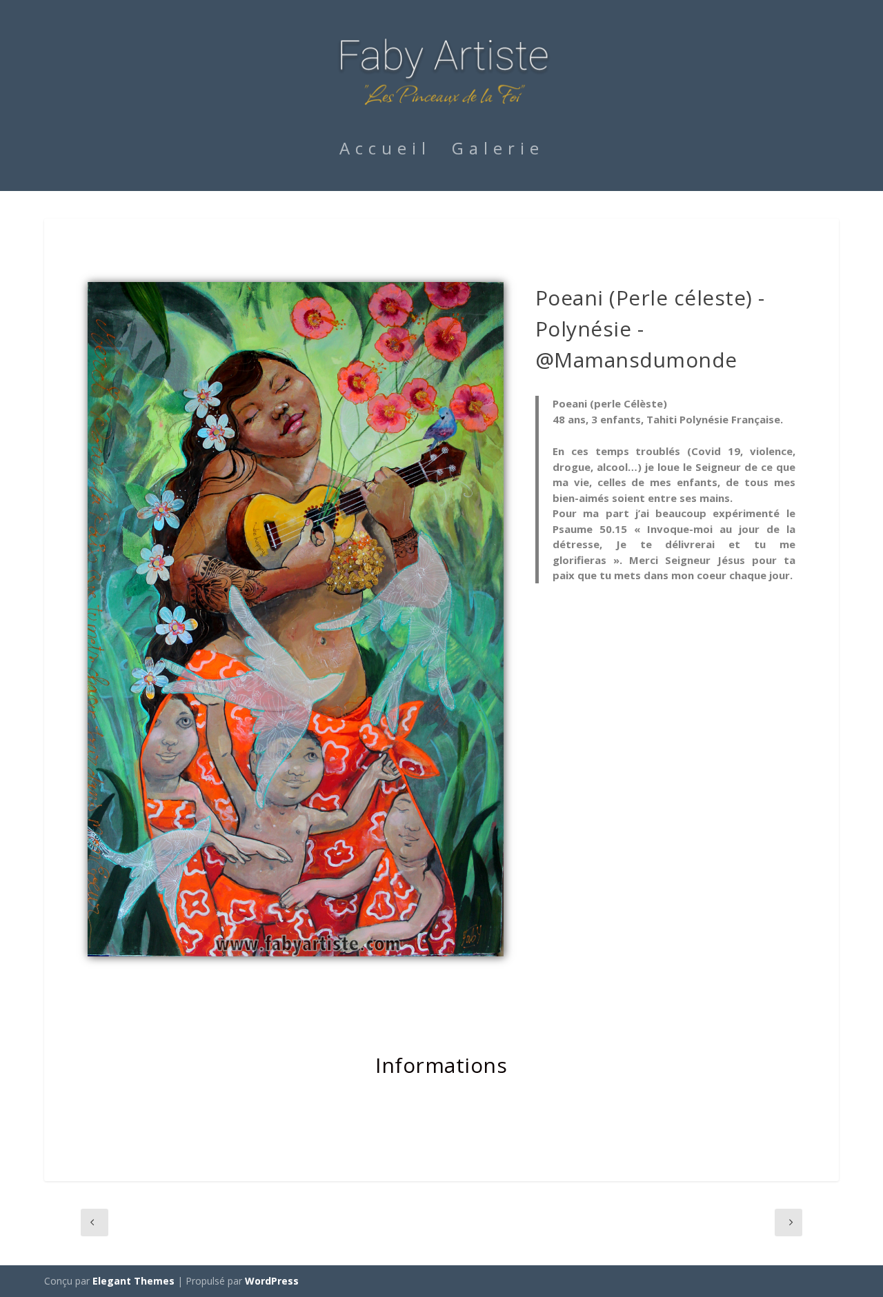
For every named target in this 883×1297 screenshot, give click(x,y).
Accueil (385, 151)
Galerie (498, 151)
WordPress (272, 1280)
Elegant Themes (133, 1280)
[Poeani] (296, 952)
